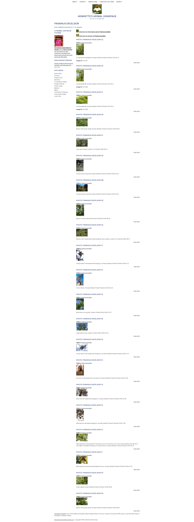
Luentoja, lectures (107, 2)
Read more (137, 62)
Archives (57, 79)
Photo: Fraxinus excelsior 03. (90, 200)
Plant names (59, 86)
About (74, 2)
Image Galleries (59, 84)
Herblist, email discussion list (62, 65)
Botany (57, 88)
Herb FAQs (58, 73)
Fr (75, 27)
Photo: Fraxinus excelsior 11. (89, 452)
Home (55, 27)
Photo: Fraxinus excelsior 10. (89, 270)
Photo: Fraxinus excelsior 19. (89, 294)
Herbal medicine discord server (63, 63)
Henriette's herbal (59, 513)
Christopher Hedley (61, 82)
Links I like (58, 96)
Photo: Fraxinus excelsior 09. (90, 156)
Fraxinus (79, 27)
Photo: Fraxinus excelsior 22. (89, 39)
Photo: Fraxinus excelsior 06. (90, 114)
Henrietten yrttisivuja (61, 92)
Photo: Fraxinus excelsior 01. (89, 135)
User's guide (92, 2)
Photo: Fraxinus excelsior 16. (89, 339)
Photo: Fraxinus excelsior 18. (89, 319)
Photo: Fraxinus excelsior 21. (89, 92)
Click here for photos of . (92, 36)
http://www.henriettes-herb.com (64, 520)
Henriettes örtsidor (60, 94)
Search (119, 2)
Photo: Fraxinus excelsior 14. (89, 384)
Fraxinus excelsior (86, 42)
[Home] (97, 9)
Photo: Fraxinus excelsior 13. (89, 405)
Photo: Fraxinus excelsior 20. (90, 66)
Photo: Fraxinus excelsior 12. (89, 430)
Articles (57, 75)
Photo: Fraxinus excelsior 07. (90, 473)
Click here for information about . (95, 32)
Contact (82, 2)
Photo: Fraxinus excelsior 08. (90, 180)
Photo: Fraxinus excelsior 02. (90, 225)
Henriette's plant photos (65, 27)
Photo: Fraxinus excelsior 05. (90, 493)
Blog (56, 90)
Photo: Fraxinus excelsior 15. (89, 360)
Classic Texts (58, 77)
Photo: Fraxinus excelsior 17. (89, 245)
